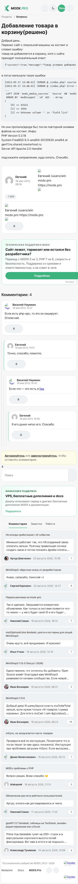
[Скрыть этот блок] (73, 243)
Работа (50, 523)
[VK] (56, 870)
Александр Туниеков (23, 850)
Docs (21, 870)
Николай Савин (19, 620)
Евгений (20, 177)
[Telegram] (49, 870)
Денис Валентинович (23, 757)
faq (42, 388)
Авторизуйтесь (15, 455)
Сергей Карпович (20, 585)
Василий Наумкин (24, 304)
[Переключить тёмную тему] (53, 8)
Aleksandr (16, 784)
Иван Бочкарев (19, 686)
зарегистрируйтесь (44, 455)
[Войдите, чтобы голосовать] (9, 226)
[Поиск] (44, 8)
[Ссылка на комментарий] (62, 328)
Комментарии (18, 523)
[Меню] (69, 8)
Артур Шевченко (20, 558)
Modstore (7, 870)
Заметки (36, 523)
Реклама (69, 282)
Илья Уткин (17, 651)
